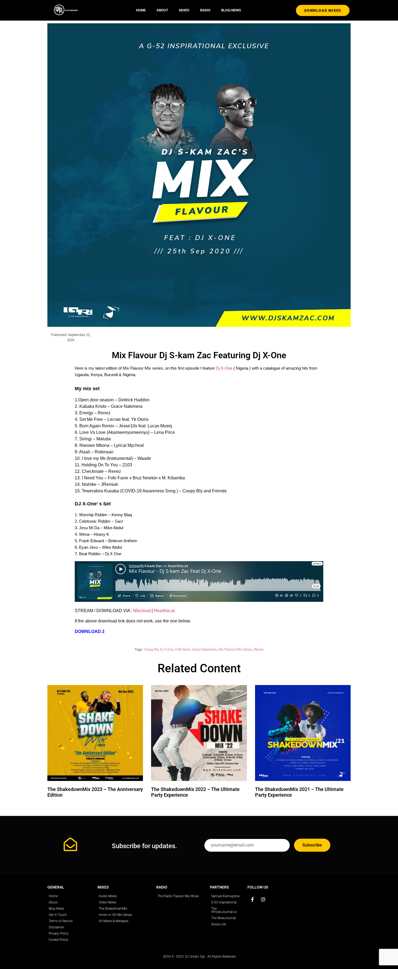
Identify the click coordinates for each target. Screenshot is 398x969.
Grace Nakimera (204, 649)
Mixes (184, 10)
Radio (205, 10)
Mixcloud (142, 610)
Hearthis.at (164, 610)
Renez (258, 649)
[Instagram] (263, 899)
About (162, 10)
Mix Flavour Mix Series (235, 649)
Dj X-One (224, 368)
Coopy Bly (151, 649)
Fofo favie (182, 649)
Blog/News (231, 10)
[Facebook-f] (252, 899)
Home (141, 10)
